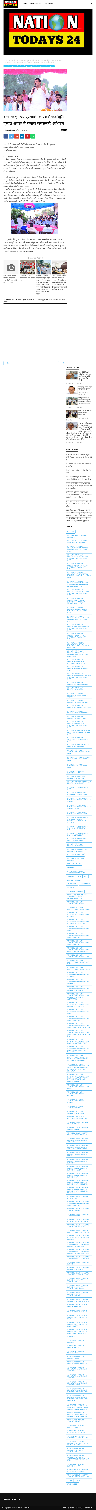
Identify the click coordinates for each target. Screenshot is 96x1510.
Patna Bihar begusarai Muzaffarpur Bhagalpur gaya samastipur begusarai (78, 988)
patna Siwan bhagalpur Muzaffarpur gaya (75, 1426)
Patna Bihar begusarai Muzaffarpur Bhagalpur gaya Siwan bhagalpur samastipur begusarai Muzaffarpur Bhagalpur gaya (78, 1078)
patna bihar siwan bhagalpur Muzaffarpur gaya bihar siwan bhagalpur (78, 1237)
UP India (77, 1480)
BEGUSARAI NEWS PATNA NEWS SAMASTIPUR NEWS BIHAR (77, 850)
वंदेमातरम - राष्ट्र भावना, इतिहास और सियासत (85, 388)
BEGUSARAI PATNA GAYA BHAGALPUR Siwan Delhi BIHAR (77, 701)
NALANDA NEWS (85, 884)
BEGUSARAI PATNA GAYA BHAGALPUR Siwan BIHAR (75, 688)
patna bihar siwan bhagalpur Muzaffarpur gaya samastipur (78, 1257)
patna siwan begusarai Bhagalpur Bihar (75, 1346)
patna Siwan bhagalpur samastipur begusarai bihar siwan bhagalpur (77, 1443)
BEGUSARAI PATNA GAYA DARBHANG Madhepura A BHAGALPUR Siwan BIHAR (79, 732)
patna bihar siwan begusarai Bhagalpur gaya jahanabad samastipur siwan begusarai (77, 1182)
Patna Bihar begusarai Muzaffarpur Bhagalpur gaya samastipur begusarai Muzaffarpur (78, 996)
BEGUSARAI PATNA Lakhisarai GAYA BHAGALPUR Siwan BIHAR (79, 782)
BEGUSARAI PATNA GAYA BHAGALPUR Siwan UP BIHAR (76, 717)
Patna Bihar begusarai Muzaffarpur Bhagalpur (76, 902)
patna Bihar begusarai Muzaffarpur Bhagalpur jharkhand (76, 1093)
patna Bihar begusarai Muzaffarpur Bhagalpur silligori (76, 1100)
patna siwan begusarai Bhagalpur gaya (75, 1352)
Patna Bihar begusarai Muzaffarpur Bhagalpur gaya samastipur (78, 981)
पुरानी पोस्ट (62, 363)
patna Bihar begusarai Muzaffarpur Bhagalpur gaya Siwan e (78, 1086)
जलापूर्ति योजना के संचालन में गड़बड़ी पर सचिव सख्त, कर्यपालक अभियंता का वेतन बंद (84, 401)
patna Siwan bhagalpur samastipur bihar (75, 1465)
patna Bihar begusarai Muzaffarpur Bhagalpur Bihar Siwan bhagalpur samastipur (78, 949)
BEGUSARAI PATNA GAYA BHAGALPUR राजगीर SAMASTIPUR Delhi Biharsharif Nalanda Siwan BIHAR (79, 575)
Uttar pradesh (72, 1484)
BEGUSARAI (70, 532)
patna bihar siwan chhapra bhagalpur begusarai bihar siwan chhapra (77, 1324)
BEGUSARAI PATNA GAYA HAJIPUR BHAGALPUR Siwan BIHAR (78, 745)
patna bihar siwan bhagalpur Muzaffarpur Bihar (78, 1209)
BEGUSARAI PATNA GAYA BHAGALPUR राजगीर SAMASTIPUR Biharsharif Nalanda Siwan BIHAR (77, 548)
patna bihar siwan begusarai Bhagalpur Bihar (77, 1123)
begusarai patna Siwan (75, 855)
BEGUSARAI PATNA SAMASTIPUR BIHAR (77, 788)
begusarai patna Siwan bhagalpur (75, 859)
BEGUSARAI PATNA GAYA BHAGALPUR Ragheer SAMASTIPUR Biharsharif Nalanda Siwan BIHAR (78, 627)
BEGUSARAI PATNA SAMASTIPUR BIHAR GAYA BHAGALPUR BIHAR (77, 793)
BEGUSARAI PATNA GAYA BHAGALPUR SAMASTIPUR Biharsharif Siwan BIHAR (76, 661)
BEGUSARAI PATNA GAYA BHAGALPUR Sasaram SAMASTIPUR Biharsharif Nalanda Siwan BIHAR (79, 676)
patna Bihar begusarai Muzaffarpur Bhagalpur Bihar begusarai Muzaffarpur (78, 921)
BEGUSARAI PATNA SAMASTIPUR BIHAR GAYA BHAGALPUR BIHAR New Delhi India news (79, 806)
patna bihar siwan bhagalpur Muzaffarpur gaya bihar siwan (78, 1231)
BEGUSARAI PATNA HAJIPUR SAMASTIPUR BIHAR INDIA (76, 777)
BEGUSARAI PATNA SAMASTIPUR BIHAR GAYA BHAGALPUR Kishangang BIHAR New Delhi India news (77, 820)
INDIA (85, 876)
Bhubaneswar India (74, 864)
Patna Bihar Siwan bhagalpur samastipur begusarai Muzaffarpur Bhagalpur (78, 1287)
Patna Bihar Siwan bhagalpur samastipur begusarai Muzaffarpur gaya (78, 1294)
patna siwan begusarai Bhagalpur (75, 1341)
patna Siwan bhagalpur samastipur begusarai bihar (77, 1437)
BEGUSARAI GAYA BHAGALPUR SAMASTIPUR (77, 536)
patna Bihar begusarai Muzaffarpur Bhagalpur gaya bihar (78, 962)
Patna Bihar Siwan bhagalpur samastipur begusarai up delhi (78, 1300)
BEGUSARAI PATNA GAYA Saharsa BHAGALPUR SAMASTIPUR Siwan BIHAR (78, 758)
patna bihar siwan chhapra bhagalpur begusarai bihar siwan (77, 1317)
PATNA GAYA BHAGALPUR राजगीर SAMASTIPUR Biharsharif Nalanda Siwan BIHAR (77, 896)
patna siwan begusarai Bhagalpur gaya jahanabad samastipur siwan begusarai (77, 1390)
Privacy (79, 1508)
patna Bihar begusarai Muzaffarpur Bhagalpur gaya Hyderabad (78, 974)
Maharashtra (72, 884)
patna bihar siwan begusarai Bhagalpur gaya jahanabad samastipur (77, 1161)
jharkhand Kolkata (74, 880)
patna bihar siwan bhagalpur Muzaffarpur (78, 1197)
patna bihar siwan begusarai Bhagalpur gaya (77, 1128)
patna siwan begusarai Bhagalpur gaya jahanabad (77, 1362)
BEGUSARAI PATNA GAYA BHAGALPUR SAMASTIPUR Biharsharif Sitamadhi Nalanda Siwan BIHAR (78, 653)
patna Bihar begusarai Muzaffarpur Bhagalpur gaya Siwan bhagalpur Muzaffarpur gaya (78, 1033)
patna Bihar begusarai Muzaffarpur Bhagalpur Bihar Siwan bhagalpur (78, 935)
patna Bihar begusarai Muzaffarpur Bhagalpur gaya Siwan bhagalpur (78, 1018)
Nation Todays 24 (24, 1508)
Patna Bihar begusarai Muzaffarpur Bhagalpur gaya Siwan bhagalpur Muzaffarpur (78, 1025)
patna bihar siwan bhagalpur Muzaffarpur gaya (78, 1215)
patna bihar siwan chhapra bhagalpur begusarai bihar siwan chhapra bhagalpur (77, 1331)
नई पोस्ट (7, 363)
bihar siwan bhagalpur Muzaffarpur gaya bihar (76, 872)
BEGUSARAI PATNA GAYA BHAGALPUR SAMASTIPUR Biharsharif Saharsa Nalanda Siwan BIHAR (78, 645)
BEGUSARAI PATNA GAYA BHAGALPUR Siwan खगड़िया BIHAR (78, 683)
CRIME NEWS (71, 876)
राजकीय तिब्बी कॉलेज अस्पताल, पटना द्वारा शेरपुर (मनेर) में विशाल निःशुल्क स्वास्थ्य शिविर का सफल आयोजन (79, 485)
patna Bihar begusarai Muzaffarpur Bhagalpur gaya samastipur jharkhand (78, 1004)
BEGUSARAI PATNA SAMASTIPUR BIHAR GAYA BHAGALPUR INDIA (77, 813)
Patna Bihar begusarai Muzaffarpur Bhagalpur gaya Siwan (78, 1011)
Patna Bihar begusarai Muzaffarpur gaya (75, 1107)
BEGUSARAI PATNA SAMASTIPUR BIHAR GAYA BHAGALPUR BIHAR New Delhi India (79, 799)
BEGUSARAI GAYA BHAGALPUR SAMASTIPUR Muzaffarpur (77, 541)
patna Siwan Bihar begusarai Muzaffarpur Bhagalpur (77, 1470)
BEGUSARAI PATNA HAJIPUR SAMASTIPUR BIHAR (76, 772)
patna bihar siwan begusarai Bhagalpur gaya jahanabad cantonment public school (77, 1147)
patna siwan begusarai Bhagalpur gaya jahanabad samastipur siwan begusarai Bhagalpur (77, 1398)
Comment (64, 130)
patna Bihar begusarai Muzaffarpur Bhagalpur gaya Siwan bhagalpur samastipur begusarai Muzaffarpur (78, 1058)
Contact (71, 1508)
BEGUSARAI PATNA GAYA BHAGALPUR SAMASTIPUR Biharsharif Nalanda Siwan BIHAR (77, 636)
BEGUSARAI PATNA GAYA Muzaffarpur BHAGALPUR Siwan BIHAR (78, 751)
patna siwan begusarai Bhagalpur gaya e (75, 1357)
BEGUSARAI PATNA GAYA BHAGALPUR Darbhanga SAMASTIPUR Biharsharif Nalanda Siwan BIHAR (76, 601)
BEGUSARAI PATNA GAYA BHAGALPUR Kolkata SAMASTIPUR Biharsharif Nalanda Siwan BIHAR (78, 618)
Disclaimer (88, 1508)
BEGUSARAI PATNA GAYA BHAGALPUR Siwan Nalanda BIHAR (79, 706)
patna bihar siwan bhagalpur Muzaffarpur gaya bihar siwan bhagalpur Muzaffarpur (78, 1244)
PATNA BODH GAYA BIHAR (75, 891)
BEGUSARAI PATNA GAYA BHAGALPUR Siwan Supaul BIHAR (78, 712)
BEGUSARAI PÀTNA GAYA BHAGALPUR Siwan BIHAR (75, 845)
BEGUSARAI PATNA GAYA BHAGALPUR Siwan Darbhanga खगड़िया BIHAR (77, 695)
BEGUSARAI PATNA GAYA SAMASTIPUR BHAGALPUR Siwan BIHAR (78, 765)
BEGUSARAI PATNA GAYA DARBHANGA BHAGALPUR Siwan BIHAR (77, 739)
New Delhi (70, 887)
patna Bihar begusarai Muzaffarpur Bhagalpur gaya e (78, 968)
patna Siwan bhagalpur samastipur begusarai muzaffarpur (75, 1450)
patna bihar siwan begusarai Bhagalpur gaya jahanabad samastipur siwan (77, 1175)
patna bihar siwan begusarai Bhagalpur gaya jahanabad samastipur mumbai (77, 1168)
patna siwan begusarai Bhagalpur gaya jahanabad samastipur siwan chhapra (77, 1414)
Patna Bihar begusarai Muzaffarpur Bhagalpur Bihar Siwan (78, 928)
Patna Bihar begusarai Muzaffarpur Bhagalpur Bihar (78, 908)
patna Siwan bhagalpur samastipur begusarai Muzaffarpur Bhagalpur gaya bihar (78, 1458)
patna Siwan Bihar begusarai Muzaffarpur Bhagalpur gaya (78, 1476)
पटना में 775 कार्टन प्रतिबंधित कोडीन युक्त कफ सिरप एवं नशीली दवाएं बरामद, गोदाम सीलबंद (85, 376)
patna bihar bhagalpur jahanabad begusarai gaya (77, 1117)
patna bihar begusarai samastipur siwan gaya (75, 1112)
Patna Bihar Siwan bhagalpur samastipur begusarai (78, 1268)
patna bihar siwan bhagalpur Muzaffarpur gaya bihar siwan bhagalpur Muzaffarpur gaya (78, 1251)
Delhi (79, 876)
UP (71, 1480)
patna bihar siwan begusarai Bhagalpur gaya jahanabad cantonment (77, 1140)
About (64, 1508)
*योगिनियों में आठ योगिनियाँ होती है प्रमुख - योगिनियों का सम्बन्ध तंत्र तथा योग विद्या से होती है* (79, 457)
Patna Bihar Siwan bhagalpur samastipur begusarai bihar (78, 1274)
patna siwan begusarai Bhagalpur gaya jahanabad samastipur (77, 1368)
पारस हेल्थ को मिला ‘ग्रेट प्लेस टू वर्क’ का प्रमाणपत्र (85, 412)
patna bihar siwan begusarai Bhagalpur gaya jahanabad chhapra (77, 1154)
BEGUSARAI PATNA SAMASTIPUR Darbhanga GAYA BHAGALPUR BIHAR (77, 828)
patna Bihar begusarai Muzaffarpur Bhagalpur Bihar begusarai (78, 914)
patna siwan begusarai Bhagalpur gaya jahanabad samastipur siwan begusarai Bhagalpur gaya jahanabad (77, 1406)
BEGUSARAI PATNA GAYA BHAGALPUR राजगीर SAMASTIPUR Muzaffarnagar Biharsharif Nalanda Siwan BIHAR (77, 583)
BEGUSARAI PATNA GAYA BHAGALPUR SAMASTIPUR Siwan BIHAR (78, 668)
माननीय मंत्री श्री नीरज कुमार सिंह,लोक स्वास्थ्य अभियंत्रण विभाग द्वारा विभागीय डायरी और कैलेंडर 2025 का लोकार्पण (79, 494)
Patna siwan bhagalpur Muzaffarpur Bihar (75, 1420)
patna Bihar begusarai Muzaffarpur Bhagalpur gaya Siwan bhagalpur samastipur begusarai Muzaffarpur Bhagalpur (78, 1067)
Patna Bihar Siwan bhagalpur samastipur (78, 1263)
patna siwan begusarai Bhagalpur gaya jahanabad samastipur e (77, 1376)
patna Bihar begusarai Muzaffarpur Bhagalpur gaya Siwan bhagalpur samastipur (78, 1041)
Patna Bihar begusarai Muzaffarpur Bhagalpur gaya (78, 956)
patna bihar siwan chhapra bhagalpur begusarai (77, 1305)
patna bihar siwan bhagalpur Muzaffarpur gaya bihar (78, 1225)
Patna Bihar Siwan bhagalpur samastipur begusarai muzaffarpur (78, 1280)
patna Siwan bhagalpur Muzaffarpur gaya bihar (76, 1431)
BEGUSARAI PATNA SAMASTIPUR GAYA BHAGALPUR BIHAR (77, 834)
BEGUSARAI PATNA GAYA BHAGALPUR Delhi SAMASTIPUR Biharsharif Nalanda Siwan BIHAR (77, 610)
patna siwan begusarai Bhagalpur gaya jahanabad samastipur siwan (77, 1383)
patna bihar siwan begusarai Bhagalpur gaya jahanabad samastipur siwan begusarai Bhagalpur (77, 1190)
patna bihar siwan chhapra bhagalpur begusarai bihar (77, 1311)
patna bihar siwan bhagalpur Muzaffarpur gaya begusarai (78, 1220)
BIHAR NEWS (71, 867)
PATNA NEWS (71, 1337)
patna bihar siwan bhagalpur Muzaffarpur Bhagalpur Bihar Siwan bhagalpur (78, 1203)
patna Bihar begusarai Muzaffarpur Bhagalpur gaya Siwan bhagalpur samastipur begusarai (29, 66)
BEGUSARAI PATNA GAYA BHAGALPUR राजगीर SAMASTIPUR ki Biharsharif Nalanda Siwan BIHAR (78, 592)
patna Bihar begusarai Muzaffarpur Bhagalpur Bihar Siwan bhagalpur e (78, 942)
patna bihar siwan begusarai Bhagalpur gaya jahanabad (77, 1134)
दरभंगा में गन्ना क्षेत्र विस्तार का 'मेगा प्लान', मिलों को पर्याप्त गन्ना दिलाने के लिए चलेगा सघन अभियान (79, 503)
